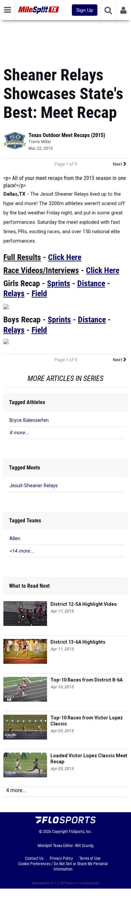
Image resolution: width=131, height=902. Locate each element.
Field (39, 293)
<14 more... (21, 551)
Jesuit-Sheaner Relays (33, 486)
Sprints (58, 283)
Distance (91, 283)
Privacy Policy (61, 858)
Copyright (60, 831)
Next (118, 164)
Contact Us (34, 858)
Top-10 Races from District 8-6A (86, 680)
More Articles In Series (65, 378)
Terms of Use (89, 858)
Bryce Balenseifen (29, 420)
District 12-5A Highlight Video (83, 604)
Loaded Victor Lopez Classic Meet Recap (88, 758)
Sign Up (84, 10)
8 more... (19, 433)
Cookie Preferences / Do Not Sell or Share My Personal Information (63, 866)
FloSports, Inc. (80, 831)
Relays (14, 293)
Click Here (64, 257)
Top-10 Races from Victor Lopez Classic (86, 720)
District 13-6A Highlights (77, 642)
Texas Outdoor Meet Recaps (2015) (67, 135)
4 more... (16, 790)
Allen (14, 538)
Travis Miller (40, 141)
